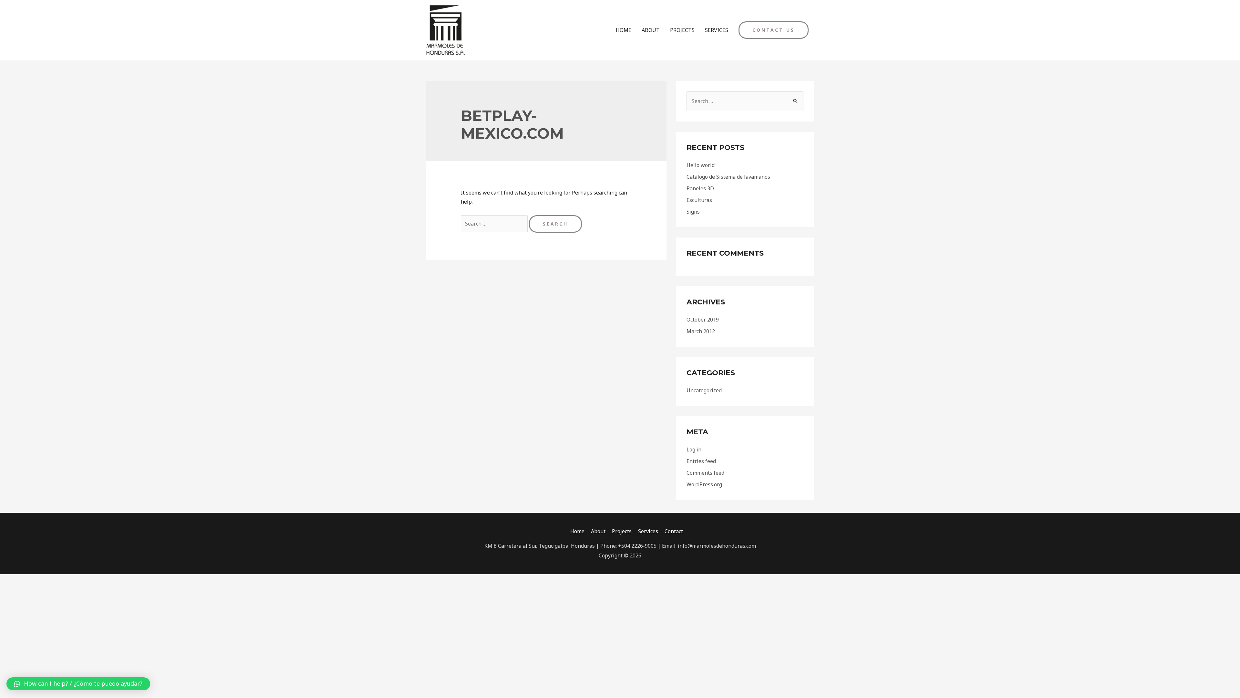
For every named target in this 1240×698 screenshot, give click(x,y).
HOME (623, 30)
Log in (694, 449)
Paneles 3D (700, 188)
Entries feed (701, 461)
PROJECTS (682, 30)
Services (648, 531)
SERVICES (716, 30)
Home (577, 531)
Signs (693, 211)
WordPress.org (704, 484)
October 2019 (703, 319)
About (598, 531)
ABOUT (651, 30)
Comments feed (705, 472)
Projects (622, 531)
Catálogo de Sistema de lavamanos (728, 176)
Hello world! (701, 165)
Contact (674, 531)
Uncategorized (704, 390)
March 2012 (701, 331)
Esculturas (699, 200)
